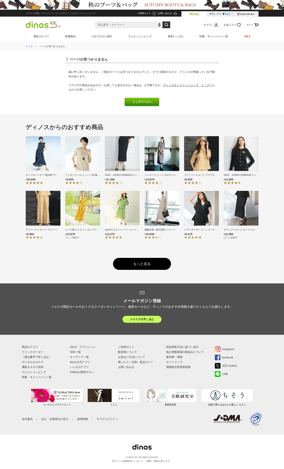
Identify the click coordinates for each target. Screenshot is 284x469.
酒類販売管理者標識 (178, 367)
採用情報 (82, 419)
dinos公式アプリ (80, 362)
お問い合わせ (126, 367)
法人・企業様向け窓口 (54, 419)
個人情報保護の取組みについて (185, 351)
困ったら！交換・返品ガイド (135, 362)
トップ (29, 46)
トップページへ (142, 101)
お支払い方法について (131, 357)
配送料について (127, 351)
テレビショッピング (140, 36)
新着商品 (70, 36)
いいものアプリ (79, 367)
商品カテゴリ (41, 36)
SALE (247, 36)
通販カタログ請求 (32, 367)
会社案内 (27, 419)
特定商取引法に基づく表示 (182, 346)
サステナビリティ (107, 419)
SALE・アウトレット (83, 346)
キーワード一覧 (79, 357)
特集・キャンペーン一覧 (213, 36)
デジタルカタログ (32, 362)
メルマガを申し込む (142, 319)
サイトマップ (174, 362)
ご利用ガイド (126, 346)
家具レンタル (176, 36)
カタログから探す (102, 36)
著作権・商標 (174, 357)
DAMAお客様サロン (82, 372)
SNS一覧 (75, 351)
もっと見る (142, 264)
